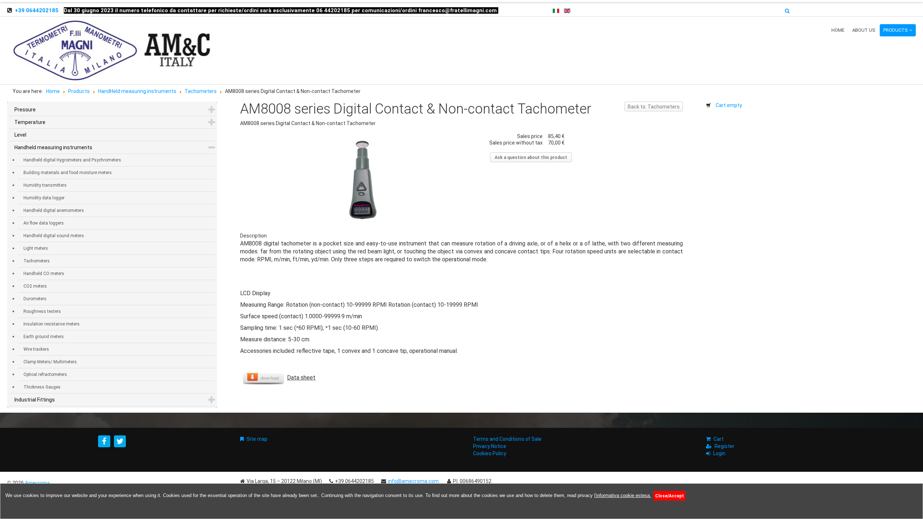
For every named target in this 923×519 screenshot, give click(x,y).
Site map (257, 439)
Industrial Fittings (34, 400)
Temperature (29, 122)
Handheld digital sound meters (53, 235)
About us (863, 30)
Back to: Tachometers (654, 107)
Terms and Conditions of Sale (507, 439)
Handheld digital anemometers (53, 210)
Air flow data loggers (43, 223)
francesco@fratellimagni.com (457, 10)
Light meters (35, 248)
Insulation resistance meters (51, 324)
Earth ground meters (43, 336)
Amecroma (37, 482)
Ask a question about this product (531, 157)
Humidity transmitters (45, 185)
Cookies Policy (489, 453)
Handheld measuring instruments (53, 147)
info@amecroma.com (413, 481)
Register (724, 446)
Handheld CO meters (43, 273)
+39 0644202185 (36, 10)
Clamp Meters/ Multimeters (50, 361)
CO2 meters (35, 286)
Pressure (25, 109)
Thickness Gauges (42, 387)
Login (719, 453)
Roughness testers (42, 311)
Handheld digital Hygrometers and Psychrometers (72, 160)
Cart (719, 439)
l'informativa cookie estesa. (622, 495)
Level (20, 135)
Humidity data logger (44, 197)
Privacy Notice (489, 446)
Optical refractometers (45, 374)
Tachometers (36, 260)
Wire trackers (36, 349)
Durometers (35, 298)
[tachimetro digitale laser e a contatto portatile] (362, 179)
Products (895, 30)
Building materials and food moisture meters (67, 172)
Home (837, 30)
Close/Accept (669, 495)
